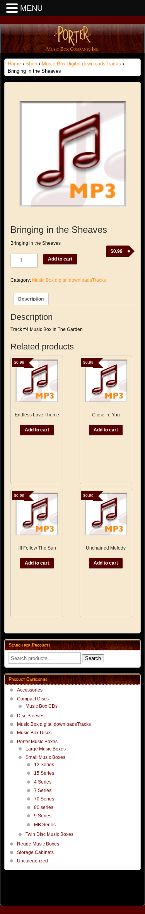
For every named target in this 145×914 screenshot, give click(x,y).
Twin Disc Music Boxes (49, 834)
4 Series (42, 782)
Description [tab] (31, 299)
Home (14, 64)
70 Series (44, 799)
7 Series (42, 790)
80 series (43, 807)
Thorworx (131, 891)
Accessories (30, 690)
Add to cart (60, 259)
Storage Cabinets (35, 852)
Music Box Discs (34, 732)
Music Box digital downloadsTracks (81, 64)
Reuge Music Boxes (38, 844)
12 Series (44, 764)
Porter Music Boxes (37, 741)
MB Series (45, 824)
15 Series (44, 773)
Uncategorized (32, 861)
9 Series (42, 816)
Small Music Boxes (45, 757)
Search (93, 658)
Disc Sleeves (30, 716)
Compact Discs (33, 699)
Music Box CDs (42, 706)
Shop (31, 64)
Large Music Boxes (46, 749)
